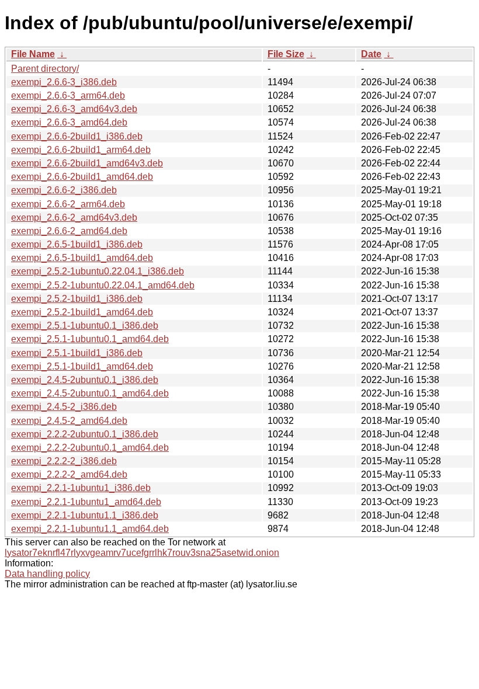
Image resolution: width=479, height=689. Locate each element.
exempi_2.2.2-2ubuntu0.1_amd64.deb (90, 448)
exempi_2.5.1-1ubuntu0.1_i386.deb (84, 325)
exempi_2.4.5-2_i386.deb (64, 407)
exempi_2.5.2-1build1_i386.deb (77, 299)
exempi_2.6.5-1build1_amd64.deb (82, 258)
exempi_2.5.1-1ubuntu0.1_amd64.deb (90, 339)
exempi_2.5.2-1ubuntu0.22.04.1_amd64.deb (103, 285)
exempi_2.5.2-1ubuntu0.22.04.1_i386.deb (97, 271)
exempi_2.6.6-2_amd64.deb (69, 231)
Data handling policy (47, 574)
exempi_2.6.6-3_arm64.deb (68, 95)
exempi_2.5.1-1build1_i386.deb (77, 353)
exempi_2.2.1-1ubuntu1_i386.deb (81, 488)
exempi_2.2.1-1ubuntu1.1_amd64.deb (90, 529)
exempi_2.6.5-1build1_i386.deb (77, 244)
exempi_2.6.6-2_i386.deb (64, 190)
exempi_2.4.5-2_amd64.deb (69, 421)
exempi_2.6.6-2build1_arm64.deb (81, 150)
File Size (286, 54)
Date (371, 54)
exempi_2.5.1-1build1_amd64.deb (82, 366)
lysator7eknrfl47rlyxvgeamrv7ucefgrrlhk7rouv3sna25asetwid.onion (142, 553)
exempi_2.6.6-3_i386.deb (64, 82)
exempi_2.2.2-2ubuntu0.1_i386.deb (84, 434)
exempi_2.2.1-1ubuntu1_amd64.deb (86, 502)
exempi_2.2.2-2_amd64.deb (69, 474)
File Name (33, 54)
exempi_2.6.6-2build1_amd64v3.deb (87, 163)
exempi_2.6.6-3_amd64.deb (69, 122)
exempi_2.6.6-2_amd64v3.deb (74, 217)
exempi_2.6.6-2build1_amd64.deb (82, 177)
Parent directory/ (45, 69)
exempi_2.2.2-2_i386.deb (64, 461)
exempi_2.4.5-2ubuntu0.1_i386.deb (84, 380)
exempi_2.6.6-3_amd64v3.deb (74, 109)
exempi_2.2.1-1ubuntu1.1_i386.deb (84, 515)
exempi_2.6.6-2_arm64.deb (68, 204)
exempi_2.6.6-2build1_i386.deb (77, 136)
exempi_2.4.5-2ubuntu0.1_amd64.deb (90, 393)
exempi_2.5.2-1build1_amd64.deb (82, 312)
